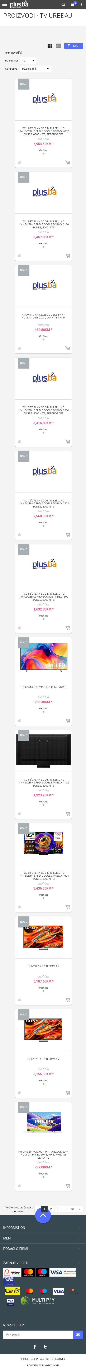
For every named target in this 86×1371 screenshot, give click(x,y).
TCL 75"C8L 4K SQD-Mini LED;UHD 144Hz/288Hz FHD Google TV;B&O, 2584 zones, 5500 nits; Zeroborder (43, 410)
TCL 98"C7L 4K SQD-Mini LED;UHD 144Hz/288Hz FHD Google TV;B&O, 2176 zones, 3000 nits (43, 224)
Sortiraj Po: (11, 68)
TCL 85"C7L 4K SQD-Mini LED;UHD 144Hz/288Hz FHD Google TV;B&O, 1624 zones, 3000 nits (43, 875)
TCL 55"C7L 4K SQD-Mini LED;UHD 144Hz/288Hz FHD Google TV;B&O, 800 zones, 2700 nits (43, 596)
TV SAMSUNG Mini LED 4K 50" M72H (44, 686)
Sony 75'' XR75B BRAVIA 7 (43, 1058)
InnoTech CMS (50, 1365)
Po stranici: (11, 60)
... (65, 1209)
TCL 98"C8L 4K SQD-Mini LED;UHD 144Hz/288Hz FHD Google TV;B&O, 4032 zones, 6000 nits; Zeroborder (43, 131)
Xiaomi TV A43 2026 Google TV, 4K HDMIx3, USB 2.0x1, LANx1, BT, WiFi (43, 316)
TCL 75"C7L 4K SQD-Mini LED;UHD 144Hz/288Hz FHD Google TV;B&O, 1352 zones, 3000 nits (43, 503)
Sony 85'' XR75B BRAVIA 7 (43, 966)
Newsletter (13, 1325)
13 (72, 1209)
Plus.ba (34, 1359)
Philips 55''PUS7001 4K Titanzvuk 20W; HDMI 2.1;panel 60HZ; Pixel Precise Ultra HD (43, 1154)
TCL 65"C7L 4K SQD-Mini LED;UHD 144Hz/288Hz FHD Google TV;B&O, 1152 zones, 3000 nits (43, 782)
